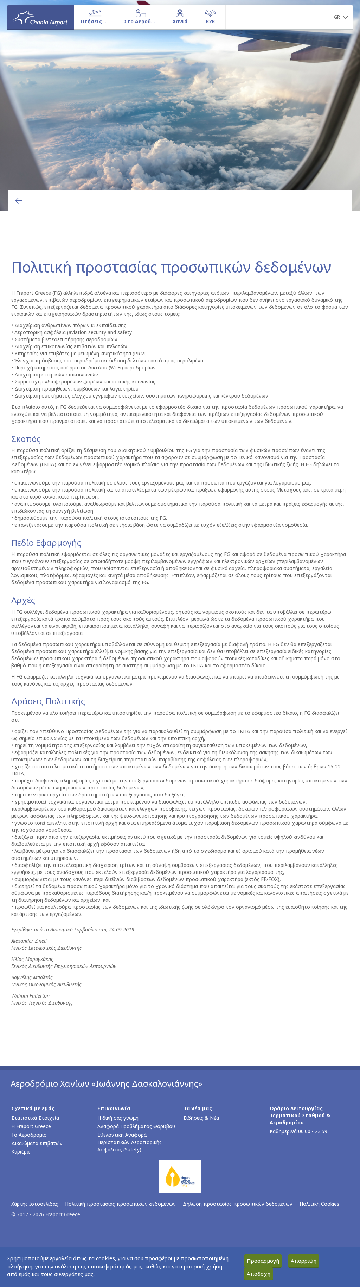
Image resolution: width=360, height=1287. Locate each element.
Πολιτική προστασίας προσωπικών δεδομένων (120, 1203)
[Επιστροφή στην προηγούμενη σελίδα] (18, 200)
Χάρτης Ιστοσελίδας (34, 1203)
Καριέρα (20, 1151)
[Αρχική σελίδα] (40, 17)
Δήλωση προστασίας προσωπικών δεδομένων (237, 1203)
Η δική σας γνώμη (118, 1117)
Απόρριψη (303, 1260)
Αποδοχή (258, 1273)
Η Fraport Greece (31, 1126)
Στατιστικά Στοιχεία (35, 1117)
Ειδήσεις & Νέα (201, 1117)
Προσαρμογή (263, 1260)
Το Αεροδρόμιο (29, 1134)
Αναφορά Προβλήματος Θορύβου (136, 1126)
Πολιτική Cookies (319, 1203)
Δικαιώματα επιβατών (37, 1143)
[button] (341, 17)
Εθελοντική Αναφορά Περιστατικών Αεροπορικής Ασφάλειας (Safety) (129, 1142)
